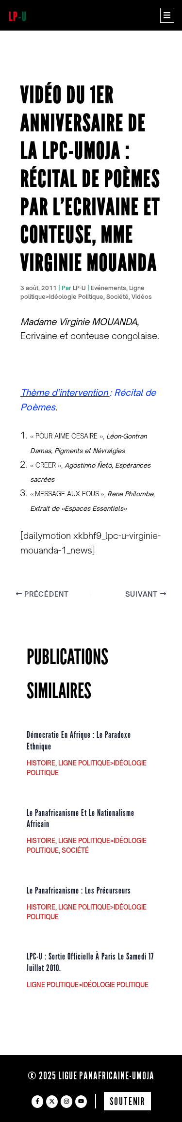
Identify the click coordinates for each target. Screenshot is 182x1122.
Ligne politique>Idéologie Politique (88, 985)
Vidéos (142, 296)
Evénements (108, 288)
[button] (167, 15)
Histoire (41, 763)
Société (117, 296)
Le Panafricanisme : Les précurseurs (79, 890)
